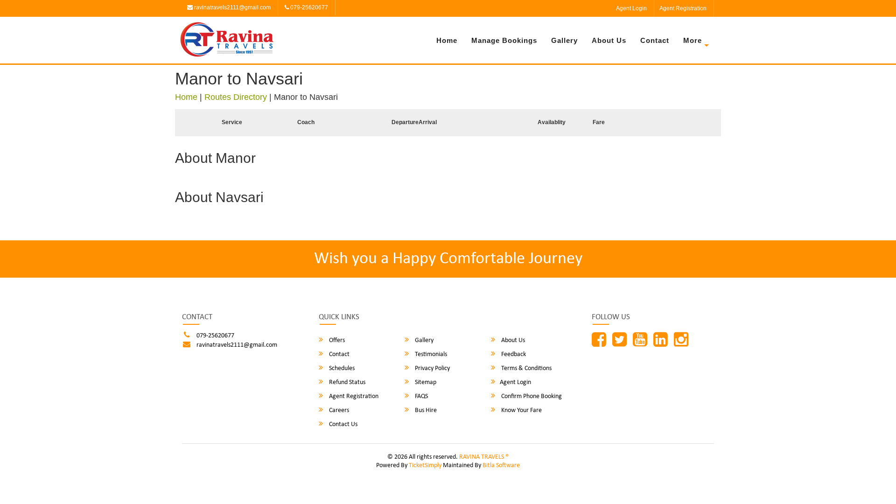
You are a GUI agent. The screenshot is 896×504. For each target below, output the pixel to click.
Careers (338, 410)
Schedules (341, 368)
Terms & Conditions (526, 368)
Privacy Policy (431, 368)
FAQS (420, 396)
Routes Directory (235, 97)
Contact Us (342, 424)
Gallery (564, 40)
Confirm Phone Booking (531, 396)
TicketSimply (425, 465)
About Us (609, 40)
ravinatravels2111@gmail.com (232, 7)
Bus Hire (425, 410)
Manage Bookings (504, 40)
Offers (336, 340)
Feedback (513, 354)
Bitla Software (501, 465)
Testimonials (430, 354)
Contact (654, 40)
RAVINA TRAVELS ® (484, 457)
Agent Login (631, 8)
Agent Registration (683, 8)
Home (446, 40)
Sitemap (424, 382)
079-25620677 (308, 7)
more (692, 40)
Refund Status (346, 382)
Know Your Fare (521, 410)
